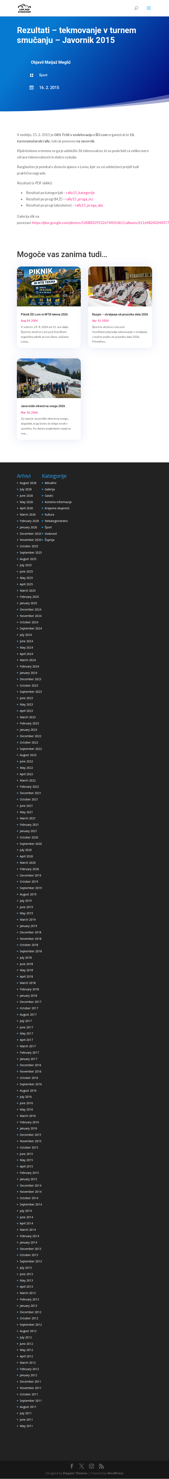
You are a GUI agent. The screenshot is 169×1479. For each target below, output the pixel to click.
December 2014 (30, 1185)
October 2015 (29, 1147)
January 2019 (28, 926)
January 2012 (28, 1375)
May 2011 (26, 1426)
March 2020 (28, 863)
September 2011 (31, 1401)
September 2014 (31, 1204)
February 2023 (29, 723)
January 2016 (28, 1128)
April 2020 (26, 856)
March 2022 (28, 780)
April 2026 (26, 508)
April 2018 (26, 976)
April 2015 (26, 1166)
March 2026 (28, 514)
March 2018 (28, 983)
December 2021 (30, 793)
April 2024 (26, 654)
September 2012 (31, 1325)
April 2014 (26, 1223)
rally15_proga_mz (79, 199)
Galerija (50, 489)
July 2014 (26, 1211)
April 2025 (26, 584)
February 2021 (29, 825)
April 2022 (26, 774)
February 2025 (29, 597)
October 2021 (29, 799)
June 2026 (26, 496)
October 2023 (29, 685)
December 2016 (30, 1065)
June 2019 (26, 907)
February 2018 (29, 989)
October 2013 (29, 1255)
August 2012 (28, 1331)
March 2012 (28, 1363)
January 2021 (28, 831)
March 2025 (28, 590)
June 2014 (26, 1217)
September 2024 (31, 628)
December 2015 (30, 1135)
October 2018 (29, 945)
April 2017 (26, 1040)
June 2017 (26, 1027)
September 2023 (31, 692)
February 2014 (29, 1236)
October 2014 (29, 1198)
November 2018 (30, 939)
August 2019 (28, 894)
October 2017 (29, 1008)
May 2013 (26, 1280)
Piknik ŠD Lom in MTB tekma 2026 (44, 314)
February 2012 (29, 1369)
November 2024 (30, 616)
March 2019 (28, 919)
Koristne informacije (58, 502)
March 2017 (28, 1046)
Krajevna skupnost (57, 508)
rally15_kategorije (80, 193)
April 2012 (26, 1356)
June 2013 (26, 1274)
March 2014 (28, 1230)
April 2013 (26, 1286)
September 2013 (31, 1261)
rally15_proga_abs (89, 205)
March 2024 (28, 660)
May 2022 (26, 768)
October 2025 (29, 546)
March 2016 (28, 1116)
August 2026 (28, 483)
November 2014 (30, 1192)
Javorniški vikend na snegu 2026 (43, 406)
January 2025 (28, 603)
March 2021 (28, 818)
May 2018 (26, 970)
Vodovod (51, 534)
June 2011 (26, 1419)
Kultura (49, 514)
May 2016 (26, 1109)
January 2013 (28, 1306)
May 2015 (26, 1160)
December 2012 (30, 1312)
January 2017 (28, 1059)
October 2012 (29, 1318)
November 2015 (30, 1141)
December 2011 (30, 1381)
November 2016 (30, 1071)
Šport (43, 75)
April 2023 (26, 711)
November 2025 (30, 540)
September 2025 (31, 552)
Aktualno (50, 483)
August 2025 (28, 559)
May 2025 (26, 578)
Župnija (49, 540)
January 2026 (28, 527)
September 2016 (31, 1084)
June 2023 (26, 698)
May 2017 (26, 1033)
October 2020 (29, 837)
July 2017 (26, 1021)
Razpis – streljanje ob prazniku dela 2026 (120, 314)
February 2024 (29, 666)
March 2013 (28, 1293)
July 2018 (26, 957)
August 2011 (28, 1407)
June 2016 (26, 1103)
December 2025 (30, 534)
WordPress (115, 1473)
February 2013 (29, 1299)
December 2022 (30, 736)
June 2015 (26, 1154)
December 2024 (30, 609)
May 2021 (26, 812)
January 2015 (28, 1179)
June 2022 (26, 761)
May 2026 (26, 502)
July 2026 (26, 489)
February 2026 (29, 521)
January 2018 (28, 996)
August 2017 (28, 1014)
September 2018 (31, 951)
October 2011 (29, 1394)
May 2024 (26, 647)
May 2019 (26, 913)
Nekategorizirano (56, 521)
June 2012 (26, 1344)
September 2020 (31, 844)
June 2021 (26, 806)
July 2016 (26, 1097)
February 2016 (29, 1122)
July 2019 (26, 901)
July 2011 (26, 1413)
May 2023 (26, 704)
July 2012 (26, 1337)
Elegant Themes (75, 1473)
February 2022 (29, 787)
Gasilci (49, 496)
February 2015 (29, 1173)
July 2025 (26, 565)
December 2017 (30, 1002)
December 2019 (30, 875)
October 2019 (29, 881)
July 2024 (26, 635)
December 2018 (30, 932)
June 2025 (26, 571)
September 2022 (31, 749)
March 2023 (28, 717)
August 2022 (28, 755)
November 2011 (30, 1388)
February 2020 (29, 869)
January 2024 (28, 673)
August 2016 (28, 1090)
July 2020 (26, 850)
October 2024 (29, 622)
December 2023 (30, 679)
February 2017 (29, 1052)
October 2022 (29, 742)
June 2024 (26, 641)
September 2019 (31, 888)
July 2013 (26, 1268)
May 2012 (26, 1350)
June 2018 (26, 964)
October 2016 (29, 1078)
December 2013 (30, 1249)
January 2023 (28, 730)
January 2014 (28, 1242)
